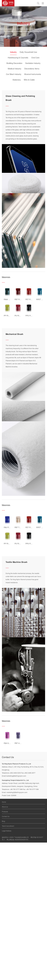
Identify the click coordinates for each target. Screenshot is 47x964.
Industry (13, 52)
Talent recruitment (8, 826)
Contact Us (5, 816)
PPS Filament (30, 315)
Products (5, 811)
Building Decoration (14, 63)
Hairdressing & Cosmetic (18, 57)
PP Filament (8, 315)
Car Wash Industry (13, 74)
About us (5, 807)
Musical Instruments (32, 74)
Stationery (17, 79)
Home (4, 802)
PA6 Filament (9, 527)
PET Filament (30, 299)
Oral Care (35, 57)
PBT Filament (20, 299)
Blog (3, 821)
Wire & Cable (29, 79)
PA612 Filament (10, 743)
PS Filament (19, 315)
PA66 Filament (9, 299)
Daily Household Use (28, 52)
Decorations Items (31, 68)
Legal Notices (6, 831)
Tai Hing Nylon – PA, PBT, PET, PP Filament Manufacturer (8, 3)
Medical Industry (14, 68)
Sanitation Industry (32, 63)
